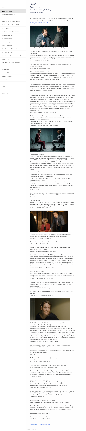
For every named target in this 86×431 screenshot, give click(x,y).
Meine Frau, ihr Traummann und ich (11, 18)
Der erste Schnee (6, 73)
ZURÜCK (49, 424)
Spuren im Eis (5, 59)
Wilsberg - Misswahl (7, 45)
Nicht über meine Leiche (8, 66)
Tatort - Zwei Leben (7, 11)
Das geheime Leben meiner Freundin (12, 55)
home (34, 424)
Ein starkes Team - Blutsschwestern (11, 31)
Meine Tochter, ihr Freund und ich (11, 21)
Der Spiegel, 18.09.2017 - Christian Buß (39, 23)
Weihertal (4, 79)
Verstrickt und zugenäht (8, 35)
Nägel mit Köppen (6, 28)
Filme (3, 7)
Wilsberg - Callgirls (7, 42)
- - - (3, 83)
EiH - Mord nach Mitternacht (9, 49)
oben (31, 424)
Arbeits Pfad (5, 93)
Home (3, 86)
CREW (38, 424)
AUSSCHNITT (43, 424)
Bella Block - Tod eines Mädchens (11, 62)
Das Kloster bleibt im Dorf (8, 14)
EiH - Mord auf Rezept (8, 52)
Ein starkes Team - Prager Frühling (11, 25)
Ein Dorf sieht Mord (7, 38)
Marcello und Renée (7, 76)
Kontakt (4, 90)
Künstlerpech (5, 69)
